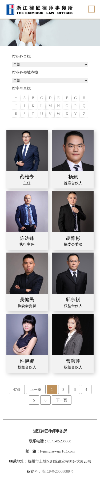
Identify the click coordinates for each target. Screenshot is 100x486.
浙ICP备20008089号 (58, 472)
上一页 (35, 390)
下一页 (61, 400)
